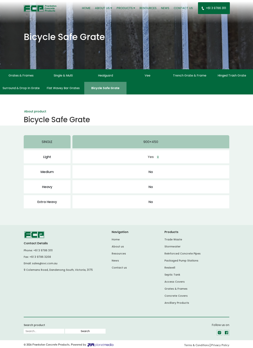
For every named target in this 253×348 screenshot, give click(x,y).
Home (87, 8)
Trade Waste (173, 239)
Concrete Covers (176, 296)
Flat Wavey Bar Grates (63, 88)
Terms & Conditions (196, 345)
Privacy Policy (220, 345)
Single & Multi (63, 75)
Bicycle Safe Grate (105, 88)
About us (118, 246)
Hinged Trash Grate (232, 75)
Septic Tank (172, 275)
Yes (151, 156)
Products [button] (124, 8)
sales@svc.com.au (44, 263)
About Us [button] (102, 8)
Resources (148, 8)
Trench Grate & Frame (189, 75)
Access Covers (174, 282)
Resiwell (169, 267)
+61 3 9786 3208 (40, 257)
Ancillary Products (176, 303)
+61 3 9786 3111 (216, 8)
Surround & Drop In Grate (21, 88)
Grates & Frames (21, 75)
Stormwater (172, 246)
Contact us (183, 8)
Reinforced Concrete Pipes (182, 253)
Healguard (105, 75)
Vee (147, 75)
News (165, 8)
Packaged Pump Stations (181, 260)
